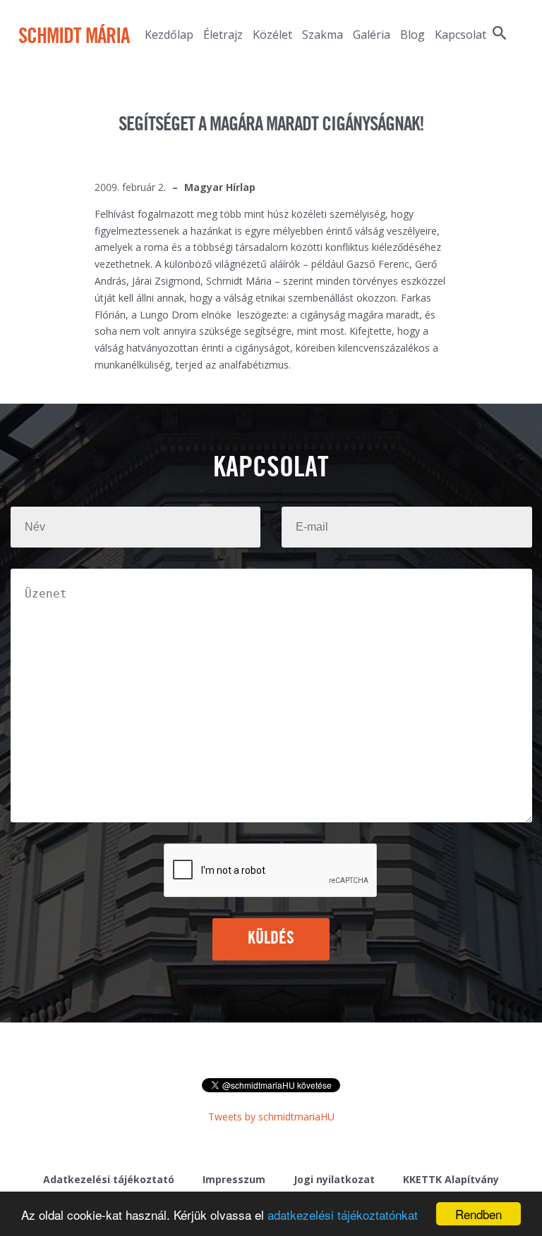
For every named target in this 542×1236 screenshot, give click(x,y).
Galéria (371, 34)
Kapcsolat (460, 34)
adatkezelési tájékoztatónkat (342, 1214)
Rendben (478, 1214)
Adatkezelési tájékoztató (108, 1179)
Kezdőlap (169, 34)
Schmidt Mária (73, 37)
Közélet (272, 34)
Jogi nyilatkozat (334, 1179)
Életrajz (223, 34)
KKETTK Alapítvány (451, 1179)
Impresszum (234, 1179)
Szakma (322, 34)
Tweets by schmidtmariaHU (271, 1116)
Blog (412, 34)
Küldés (271, 938)
